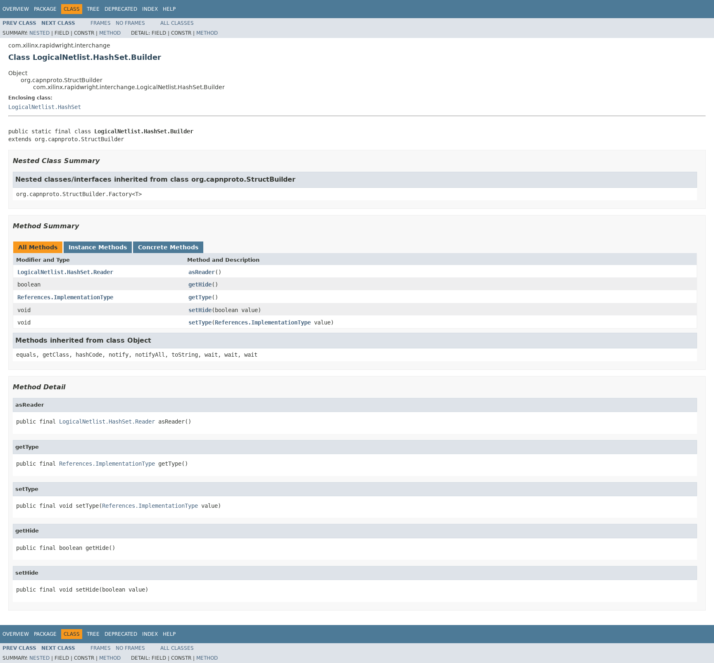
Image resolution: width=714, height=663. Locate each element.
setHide (200, 310)
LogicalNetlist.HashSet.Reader (65, 272)
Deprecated (121, 9)
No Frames (130, 23)
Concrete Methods (168, 247)
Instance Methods (98, 247)
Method (110, 33)
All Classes (177, 23)
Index (150, 9)
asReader (201, 272)
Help (169, 9)
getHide (200, 284)
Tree (93, 9)
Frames (100, 23)
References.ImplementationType (65, 297)
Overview (15, 9)
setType (200, 322)
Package (45, 9)
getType (200, 297)
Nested (39, 33)
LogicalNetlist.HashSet (44, 107)
